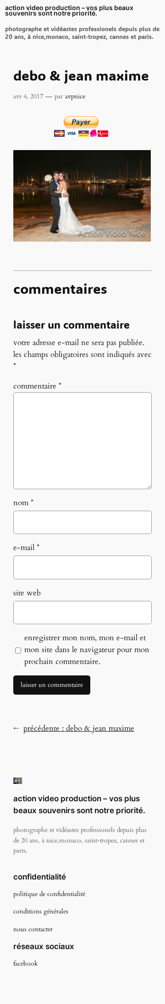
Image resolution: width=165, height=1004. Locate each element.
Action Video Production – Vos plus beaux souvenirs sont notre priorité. (69, 10)
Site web (27, 593)
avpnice (75, 96)
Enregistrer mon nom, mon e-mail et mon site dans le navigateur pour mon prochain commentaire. (86, 649)
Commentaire (37, 386)
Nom (23, 502)
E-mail (26, 547)
